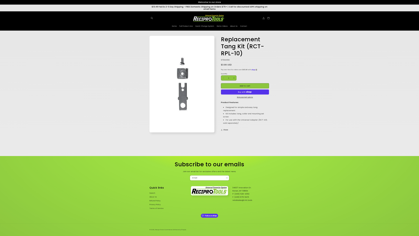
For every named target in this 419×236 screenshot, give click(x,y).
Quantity (224, 74)
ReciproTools (159, 230)
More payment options (245, 97)
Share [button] (225, 130)
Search (152, 193)
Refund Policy (155, 201)
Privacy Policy (155, 204)
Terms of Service (156, 208)
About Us (153, 197)
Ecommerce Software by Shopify (175, 230)
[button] (151, 18)
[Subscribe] (226, 177)
